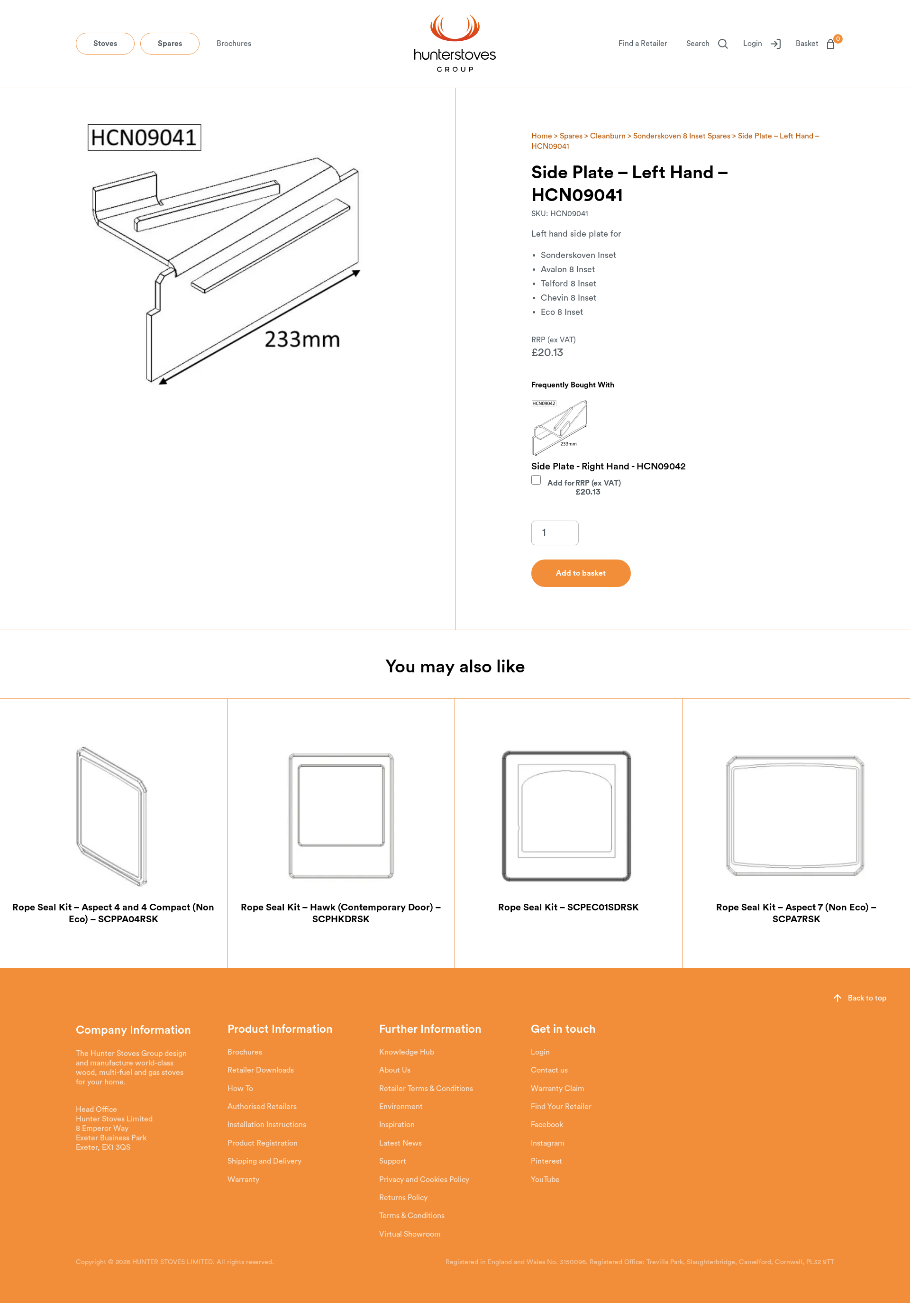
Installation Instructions (267, 1125)
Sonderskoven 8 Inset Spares (681, 136)
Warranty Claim (557, 1088)
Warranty (243, 1180)
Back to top (867, 998)
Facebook (547, 1125)
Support (392, 1161)
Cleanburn (608, 136)
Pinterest (546, 1161)
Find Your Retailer (561, 1106)
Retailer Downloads (261, 1070)
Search (698, 43)
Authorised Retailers (262, 1106)
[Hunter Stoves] (455, 44)
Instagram (547, 1143)
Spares (170, 43)
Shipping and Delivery (264, 1161)
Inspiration (397, 1125)
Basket (815, 43)
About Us (394, 1070)
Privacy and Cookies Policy (424, 1180)
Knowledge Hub (406, 1052)
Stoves (105, 43)
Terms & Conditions (412, 1216)
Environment (401, 1106)
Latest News (400, 1143)
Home (541, 136)
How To (240, 1088)
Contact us (549, 1070)
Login (752, 43)
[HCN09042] (559, 427)
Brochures (234, 43)
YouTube (545, 1180)
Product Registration (263, 1143)
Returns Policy (403, 1198)
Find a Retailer (643, 43)
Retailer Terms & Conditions (426, 1088)
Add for (574, 487)
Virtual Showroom (410, 1234)
